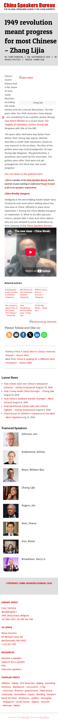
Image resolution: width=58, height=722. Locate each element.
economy (8, 690)
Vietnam (7, 705)
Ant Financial (27, 683)
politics (16, 59)
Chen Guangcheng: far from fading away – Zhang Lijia (25, 310)
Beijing (40, 683)
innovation (20, 694)
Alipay (15, 683)
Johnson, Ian (29, 434)
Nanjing (41, 694)
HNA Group (46, 690)
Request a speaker (11, 658)
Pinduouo (24, 698)
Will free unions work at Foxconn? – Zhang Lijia (41, 293)
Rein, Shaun (29, 523)
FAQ (4, 665)
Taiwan (35, 701)
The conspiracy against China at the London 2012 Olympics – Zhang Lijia (11, 310)
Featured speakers (11, 669)
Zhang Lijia (38, 59)
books (8, 59)
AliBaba (6, 683)
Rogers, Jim (28, 505)
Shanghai (46, 698)
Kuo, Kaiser (28, 541)
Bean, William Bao (33, 469)
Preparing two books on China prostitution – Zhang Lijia (11, 293)
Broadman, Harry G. (34, 559)
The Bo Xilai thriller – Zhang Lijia (41, 308)
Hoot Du (25, 717)
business (6, 686)
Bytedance (18, 686)
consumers (32, 686)
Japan (31, 694)
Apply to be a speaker (13, 661)
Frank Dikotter (17, 120)
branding (50, 683)
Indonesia (7, 694)
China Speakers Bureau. (37, 180)
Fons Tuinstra (9, 608)
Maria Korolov (9, 633)
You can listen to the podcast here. (24, 174)
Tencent (45, 701)
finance (19, 690)
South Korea (22, 701)
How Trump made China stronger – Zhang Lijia (29, 391)
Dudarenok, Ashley (33, 452)
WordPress (44, 717)
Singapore (8, 701)
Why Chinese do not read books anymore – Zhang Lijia (26, 293)
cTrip (42, 686)
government (31, 690)
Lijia (7, 180)
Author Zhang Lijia (38, 124)
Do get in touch (48, 184)
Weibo (17, 705)
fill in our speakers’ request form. (21, 187)
